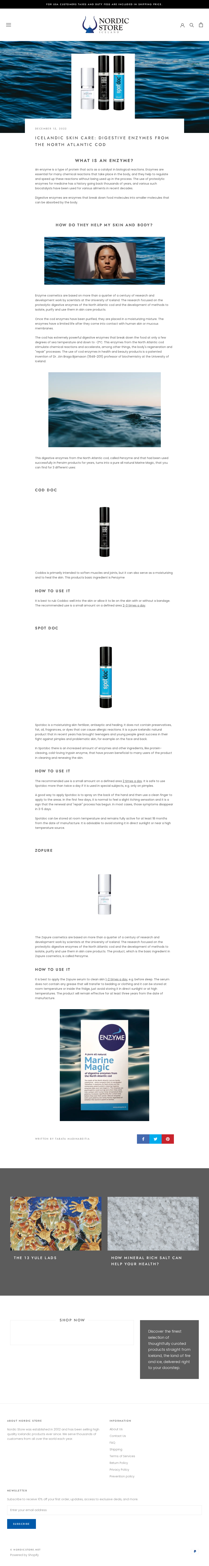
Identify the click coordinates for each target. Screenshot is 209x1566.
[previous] (10, 1332)
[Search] (192, 25)
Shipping (116, 1449)
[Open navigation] (8, 25)
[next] (133, 1332)
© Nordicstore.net (25, 1549)
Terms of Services (122, 1456)
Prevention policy (122, 1476)
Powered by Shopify (24, 1555)
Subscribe (21, 1524)
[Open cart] (201, 24)
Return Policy (119, 1463)
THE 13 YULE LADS (35, 1258)
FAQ (112, 1443)
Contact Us (118, 1436)
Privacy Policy (119, 1470)
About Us (116, 1429)
